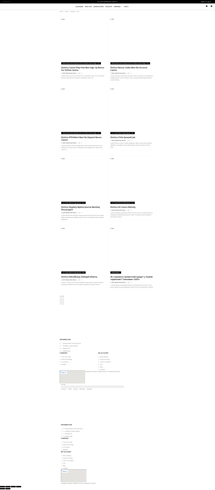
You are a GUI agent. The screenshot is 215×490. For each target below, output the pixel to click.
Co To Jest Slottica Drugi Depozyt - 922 (122, 133)
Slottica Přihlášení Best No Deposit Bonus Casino (81, 138)
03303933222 (66, 348)
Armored (117, 6)
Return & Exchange (66, 359)
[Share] (7, 486)
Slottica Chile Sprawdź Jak (122, 137)
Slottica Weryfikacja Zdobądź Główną (79, 276)
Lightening (79, 6)
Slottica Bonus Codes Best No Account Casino (128, 68)
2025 (67, 11)
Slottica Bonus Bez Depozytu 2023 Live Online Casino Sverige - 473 (81, 63)
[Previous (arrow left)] (2, 488)
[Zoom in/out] (18, 486)
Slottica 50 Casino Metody (122, 207)
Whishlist (63, 364)
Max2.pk (117, 371)
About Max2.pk (104, 357)
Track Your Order (66, 357)
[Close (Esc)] (2, 486)
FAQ (101, 364)
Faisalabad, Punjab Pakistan (70, 346)
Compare (102, 369)
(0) (79, 73)
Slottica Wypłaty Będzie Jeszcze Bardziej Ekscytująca (80, 208)
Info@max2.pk (66, 351)
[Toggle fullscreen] (13, 486)
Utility (126, 6)
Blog (101, 367)
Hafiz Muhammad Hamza (69, 73)
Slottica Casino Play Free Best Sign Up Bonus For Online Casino (82, 68)
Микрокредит (116, 272)
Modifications (99, 6)
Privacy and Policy (105, 359)
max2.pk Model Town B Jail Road (72, 343)
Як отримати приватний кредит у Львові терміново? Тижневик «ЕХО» (131, 278)
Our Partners (64, 362)
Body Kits (88, 6)
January (73, 11)
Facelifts (108, 6)
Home (61, 11)
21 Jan (63, 19)
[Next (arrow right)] (7, 488)
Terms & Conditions (105, 362)
